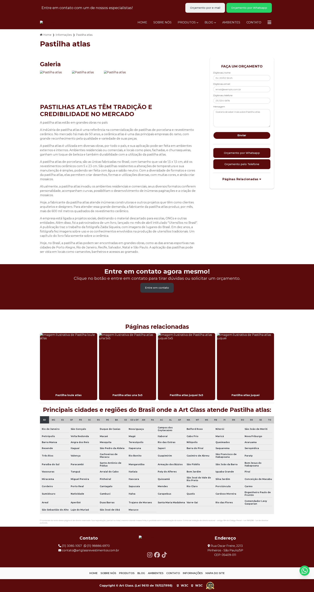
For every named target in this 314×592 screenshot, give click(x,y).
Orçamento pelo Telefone (241, 164)
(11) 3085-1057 (71, 546)
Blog (209, 22)
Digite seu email (221, 84)
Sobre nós (162, 22)
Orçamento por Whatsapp (249, 7)
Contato (253, 22)
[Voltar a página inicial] (48, 22)
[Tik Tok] (164, 554)
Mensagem (219, 106)
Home (142, 22)
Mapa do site (215, 573)
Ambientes (231, 22)
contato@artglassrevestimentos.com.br (90, 550)
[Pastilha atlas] (55, 86)
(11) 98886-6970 (98, 546)
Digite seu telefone (222, 95)
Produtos (187, 22)
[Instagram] (149, 554)
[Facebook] (157, 554)
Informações (64, 34)
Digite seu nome (221, 72)
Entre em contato (157, 287)
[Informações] (269, 22)
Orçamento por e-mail (205, 7)
